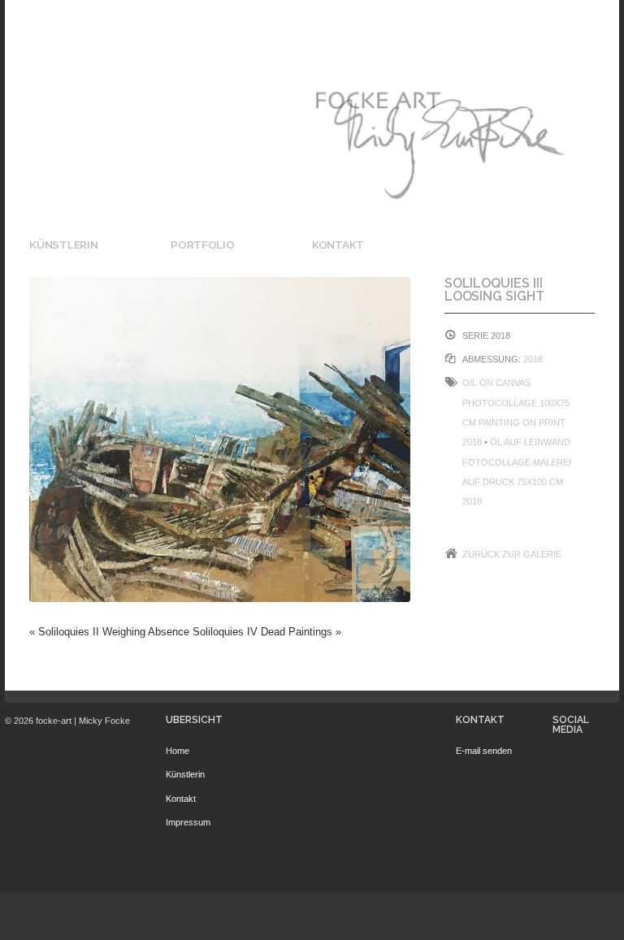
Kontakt (338, 244)
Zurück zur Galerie (511, 554)
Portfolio (203, 244)
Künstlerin (63, 244)
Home (177, 751)
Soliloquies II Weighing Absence (113, 632)
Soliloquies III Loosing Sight (494, 289)
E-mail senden (484, 751)
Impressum (188, 822)
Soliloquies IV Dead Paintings (262, 632)
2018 (533, 359)
